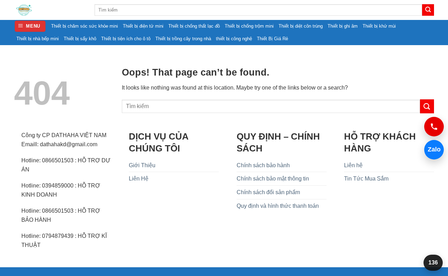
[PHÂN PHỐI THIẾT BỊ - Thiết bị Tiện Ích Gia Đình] (49, 10)
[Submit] (428, 10)
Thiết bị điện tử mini (143, 26)
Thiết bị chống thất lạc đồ (194, 26)
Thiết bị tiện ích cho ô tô (125, 38)
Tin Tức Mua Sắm (366, 179)
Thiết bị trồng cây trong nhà (183, 38)
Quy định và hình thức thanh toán (278, 206)
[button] (30, 26)
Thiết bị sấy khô (80, 38)
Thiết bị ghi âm (343, 26)
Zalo (432, 149)
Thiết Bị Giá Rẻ (272, 38)
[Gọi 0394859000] (434, 126)
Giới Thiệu (142, 165)
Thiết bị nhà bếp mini (37, 38)
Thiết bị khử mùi (379, 26)
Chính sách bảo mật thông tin (273, 179)
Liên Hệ (138, 179)
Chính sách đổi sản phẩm (268, 192)
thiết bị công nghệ (234, 38)
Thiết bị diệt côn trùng (301, 26)
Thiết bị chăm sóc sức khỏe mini (84, 26)
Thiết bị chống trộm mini (249, 26)
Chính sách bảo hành (263, 165)
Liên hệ (353, 165)
